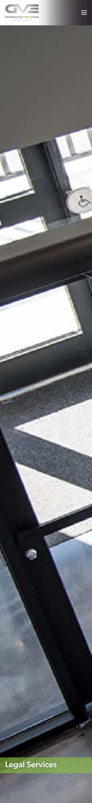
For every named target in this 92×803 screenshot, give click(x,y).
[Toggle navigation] (84, 12)
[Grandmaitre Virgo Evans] (22, 12)
